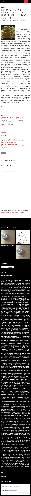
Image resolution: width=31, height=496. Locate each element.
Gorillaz (27, 349)
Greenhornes (3, 352)
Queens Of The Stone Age (22, 413)
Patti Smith (7, 403)
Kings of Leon (4, 372)
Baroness (15, 293)
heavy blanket (9, 354)
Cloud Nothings (26, 315)
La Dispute (5, 373)
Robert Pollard (20, 419)
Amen (11, 286)
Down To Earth (27, 329)
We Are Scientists (16, 461)
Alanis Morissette (8, 283)
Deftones (20, 325)
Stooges (4, 433)
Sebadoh (19, 422)
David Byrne (23, 322)
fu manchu (21, 343)
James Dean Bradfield (22, 362)
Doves (19, 329)
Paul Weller (20, 403)
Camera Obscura (15, 309)
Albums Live (3, 7)
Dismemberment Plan (23, 328)
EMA (9, 336)
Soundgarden (11, 429)
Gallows (26, 345)
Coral (28, 316)
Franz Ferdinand (8, 342)
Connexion (3, 476)
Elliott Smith (5, 336)
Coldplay (3, 316)
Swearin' (11, 436)
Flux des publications (5, 479)
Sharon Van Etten (15, 424)
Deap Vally (20, 323)
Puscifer (6, 413)
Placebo (12, 407)
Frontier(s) (3, 343)
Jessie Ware (19, 364)
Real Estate (6, 418)
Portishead (10, 409)
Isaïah (21, 360)
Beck (6, 296)
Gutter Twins (16, 353)
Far (21, 337)
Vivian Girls (11, 460)
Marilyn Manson (24, 379)
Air (17, 281)
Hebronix (14, 354)
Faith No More (7, 337)
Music (20, 390)
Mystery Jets (5, 391)
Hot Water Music (25, 356)
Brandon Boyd (6, 307)
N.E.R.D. (10, 391)
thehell (16, 440)
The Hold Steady (4, 441)
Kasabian (9, 370)
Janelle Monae (6, 363)
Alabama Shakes (21, 281)
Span (16, 428)
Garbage (8, 346)
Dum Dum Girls (26, 330)
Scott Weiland (3, 422)
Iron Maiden (17, 360)
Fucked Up (13, 343)
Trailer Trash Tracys (13, 454)
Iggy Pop (15, 359)
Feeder (7, 339)
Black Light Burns (13, 301)
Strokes (23, 433)
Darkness (26, 320)
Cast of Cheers (27, 309)
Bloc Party (21, 302)
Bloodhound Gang (4, 304)
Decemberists (15, 325)
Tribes (2, 455)
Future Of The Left (17, 345)
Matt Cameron (6, 382)
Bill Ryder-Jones (16, 298)
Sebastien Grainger (26, 422)
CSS (28, 318)
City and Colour (4, 315)
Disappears (16, 328)
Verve (26, 458)
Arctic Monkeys (10, 289)
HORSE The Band (8, 356)
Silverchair (3, 425)
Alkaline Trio (18, 284)
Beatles (3, 296)
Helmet (17, 354)
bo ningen (22, 305)
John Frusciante (20, 366)
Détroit (12, 332)
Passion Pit (3, 403)
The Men (7, 446)
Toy (8, 454)
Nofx (16, 395)
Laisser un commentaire (20, 20)
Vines (2, 460)
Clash (20, 315)
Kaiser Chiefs (22, 369)
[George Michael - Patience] (7, 245)
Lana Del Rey (21, 373)
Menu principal (29, 1)
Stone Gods (13, 431)
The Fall (28, 438)
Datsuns (3, 322)
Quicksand (3, 415)
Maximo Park (12, 382)
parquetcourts (22, 401)
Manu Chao (17, 379)
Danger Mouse (15, 320)
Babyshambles (12, 292)
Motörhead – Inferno (20, 117)
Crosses (25, 318)
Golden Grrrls (23, 349)
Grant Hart (21, 350)
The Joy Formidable (12, 443)
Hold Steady (25, 354)
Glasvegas (19, 347)
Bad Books (18, 292)
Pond (7, 409)
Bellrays (9, 296)
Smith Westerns (12, 427)
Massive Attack (22, 380)
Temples (19, 437)
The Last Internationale (8, 444)
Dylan (2, 332)
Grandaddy (10, 350)
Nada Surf (15, 391)
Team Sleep (6, 437)
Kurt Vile (26, 372)
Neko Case (3, 392)
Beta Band (25, 296)
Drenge (5, 330)
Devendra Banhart (14, 326)
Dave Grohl (11, 322)
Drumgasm (13, 330)
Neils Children (20, 391)
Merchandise (16, 383)
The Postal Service (24, 445)
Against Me (13, 281)
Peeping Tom (12, 404)
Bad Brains (22, 292)
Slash (10, 425)
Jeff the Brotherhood (7, 364)
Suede (2, 434)
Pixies (3, 407)
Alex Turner (24, 283)
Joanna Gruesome (12, 366)
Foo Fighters (14, 340)
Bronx (20, 308)
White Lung (17, 463)
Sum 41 (5, 434)
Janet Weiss (18, 363)
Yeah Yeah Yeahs (25, 464)
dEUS (9, 326)
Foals (10, 340)
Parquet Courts (15, 401)
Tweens (23, 455)
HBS (4, 354)
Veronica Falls (22, 458)
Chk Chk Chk (25, 312)
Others (27, 398)
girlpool (5, 347)
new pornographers (9, 392)
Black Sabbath (6, 302)
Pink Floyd (19, 406)
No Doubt (6, 395)
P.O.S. (8, 400)
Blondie (26, 302)
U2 (8, 457)
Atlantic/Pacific (4, 290)
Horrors (2, 356)
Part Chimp (27, 401)
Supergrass (24, 434)
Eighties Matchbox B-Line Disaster (18, 333)
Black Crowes (15, 299)
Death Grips (9, 325)
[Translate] (3, 132)
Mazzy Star (18, 382)
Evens (15, 336)
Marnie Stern (11, 380)
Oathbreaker (23, 395)
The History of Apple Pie (24, 440)
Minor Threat (6, 386)
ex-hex (2, 337)
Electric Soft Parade (18, 334)
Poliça (4, 409)
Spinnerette (3, 430)
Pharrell (6, 406)
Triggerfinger (6, 455)
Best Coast (20, 296)
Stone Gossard (19, 431)
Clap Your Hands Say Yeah (13, 315)
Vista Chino (6, 460)
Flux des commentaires (6, 481)
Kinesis (26, 370)
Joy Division (3, 369)
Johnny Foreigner (5, 367)
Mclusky (22, 382)
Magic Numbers (26, 377)
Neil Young (25, 391)
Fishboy (19, 339)
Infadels (5, 360)
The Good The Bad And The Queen (8, 440)
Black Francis (21, 299)
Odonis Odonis (6, 397)
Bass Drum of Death (22, 293)
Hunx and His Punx (22, 357)
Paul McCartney (14, 403)
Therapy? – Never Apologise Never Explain (13, 140)
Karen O (5, 370)
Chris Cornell (4, 313)
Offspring (14, 397)
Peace (2, 404)
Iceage (7, 359)
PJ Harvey (8, 407)
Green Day (26, 350)
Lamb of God (15, 373)
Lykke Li (15, 377)
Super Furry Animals (17, 434)
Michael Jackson (5, 385)
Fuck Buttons (8, 343)
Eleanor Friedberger (5, 334)
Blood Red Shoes (12, 304)
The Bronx (12, 438)
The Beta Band (7, 438)
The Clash (17, 438)
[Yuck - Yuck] (23, 237)
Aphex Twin (13, 287)
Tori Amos (28, 453)
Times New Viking (23, 451)
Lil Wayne (3, 376)
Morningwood (6, 388)
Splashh (12, 430)
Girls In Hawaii (11, 347)
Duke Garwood (19, 330)
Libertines (28, 374)
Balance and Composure (8, 293)
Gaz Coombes (20, 346)
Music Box (4, 2)
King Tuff (10, 372)
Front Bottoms (24, 342)
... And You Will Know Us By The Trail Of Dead (11, 280)
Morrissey (12, 388)
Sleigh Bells (17, 425)
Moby (19, 386)
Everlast (18, 336)
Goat (2, 349)
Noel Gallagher (12, 395)
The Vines (24, 448)
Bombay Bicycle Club (15, 305)
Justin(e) (17, 369)
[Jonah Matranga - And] (23, 252)
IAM (28, 357)
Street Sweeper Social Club (15, 433)
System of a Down (23, 436)
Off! (11, 397)
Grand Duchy (16, 350)
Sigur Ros (27, 424)
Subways (27, 433)
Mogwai (22, 387)
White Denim (6, 463)
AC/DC (4, 281)
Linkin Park (13, 376)
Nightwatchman (6, 394)
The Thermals (18, 448)
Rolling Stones (8, 421)
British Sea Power (26, 307)
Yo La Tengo (3, 466)
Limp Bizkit (7, 376)
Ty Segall (5, 457)
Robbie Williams (13, 419)
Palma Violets (12, 400)
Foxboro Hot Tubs (22, 340)
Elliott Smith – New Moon (6, 165)
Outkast (5, 400)
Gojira (18, 349)
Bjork (2, 299)
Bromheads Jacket (15, 308)
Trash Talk (25, 454)
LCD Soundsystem (8, 374)
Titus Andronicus (7, 453)
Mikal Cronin (12, 385)
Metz (25, 383)
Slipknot (21, 425)
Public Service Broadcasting (14, 412)
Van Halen (5, 458)
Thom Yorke (5, 451)
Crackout (9, 318)
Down (22, 329)
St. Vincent (17, 430)
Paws (28, 403)
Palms (17, 400)
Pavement (25, 403)
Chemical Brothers (14, 312)
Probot (26, 410)
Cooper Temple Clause (22, 316)
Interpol (13, 360)
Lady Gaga (10, 373)
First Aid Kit (15, 339)
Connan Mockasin (8, 316)
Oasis (19, 396)
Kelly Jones (14, 370)
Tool (24, 453)
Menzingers (10, 383)
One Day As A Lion (10, 398)
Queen (13, 413)
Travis (28, 454)
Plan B (22, 407)
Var (8, 458)
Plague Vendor (17, 407)
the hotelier (10, 441)
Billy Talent (27, 298)
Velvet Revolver (15, 458)
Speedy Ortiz (25, 428)
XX (20, 464)
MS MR (8, 390)
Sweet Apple (16, 436)
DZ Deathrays (7, 332)
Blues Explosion (20, 304)
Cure (2, 319)
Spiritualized (8, 430)
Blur (24, 304)
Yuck (26, 466)
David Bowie (17, 322)
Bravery (11, 307)
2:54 (22, 280)
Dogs (17, 329)
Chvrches (27, 313)
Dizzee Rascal (6, 329)
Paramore (3, 401)
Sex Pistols (8, 424)
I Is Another (19, 359)
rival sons (8, 419)
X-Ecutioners (17, 464)
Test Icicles (23, 437)
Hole (29, 354)
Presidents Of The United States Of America (14, 409)
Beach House (9, 295)
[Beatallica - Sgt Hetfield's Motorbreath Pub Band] (8, 237)
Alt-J (2, 286)
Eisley (26, 333)
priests (17, 410)
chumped (23, 313)
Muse (17, 390)
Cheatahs (27, 311)
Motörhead (4, 390)
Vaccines (21, 457)
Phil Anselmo (10, 406)
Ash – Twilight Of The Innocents (8, 159)
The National (12, 445)
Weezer (22, 461)
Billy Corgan (21, 298)
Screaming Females (11, 422)
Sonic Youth (19, 427)
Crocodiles (20, 318)
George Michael (26, 346)
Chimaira (20, 312)
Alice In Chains (11, 284)
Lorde (25, 376)
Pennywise (17, 404)
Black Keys (26, 299)
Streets (7, 433)
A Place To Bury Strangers (22, 287)
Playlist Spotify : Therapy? (9, 139)
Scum (16, 422)
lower (7, 377)
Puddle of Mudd (24, 412)
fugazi (18, 343)
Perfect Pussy (23, 404)
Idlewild (11, 359)
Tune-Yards (11, 455)
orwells (24, 398)
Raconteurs (11, 415)
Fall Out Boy (14, 337)
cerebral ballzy (17, 311)
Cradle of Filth (15, 318)
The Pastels (18, 445)
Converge (15, 316)
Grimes (7, 352)
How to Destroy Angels (5, 357)
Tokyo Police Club (14, 453)
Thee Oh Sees (22, 438)
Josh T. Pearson (26, 367)
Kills (24, 370)
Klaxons (14, 372)
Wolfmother (5, 464)
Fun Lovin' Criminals (8, 345)
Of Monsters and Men (21, 397)
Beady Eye (15, 295)
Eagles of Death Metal (19, 332)
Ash (24, 289)
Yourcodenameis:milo (19, 466)
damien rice (21, 319)
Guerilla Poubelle (24, 352)
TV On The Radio (18, 455)
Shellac (20, 424)
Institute (9, 360)
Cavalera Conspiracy (9, 311)
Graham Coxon (4, 350)
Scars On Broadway (24, 421)
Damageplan (16, 319)
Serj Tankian (3, 424)
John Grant (26, 366)
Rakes (8, 417)
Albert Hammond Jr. (17, 283)
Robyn (24, 419)
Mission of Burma (13, 386)
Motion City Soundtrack (20, 388)
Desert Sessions (4, 326)
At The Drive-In (17, 290)
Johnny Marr (12, 367)
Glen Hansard (25, 347)
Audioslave (23, 290)
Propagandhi (5, 412)
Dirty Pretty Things (9, 328)
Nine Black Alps (13, 394)
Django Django (13, 329)
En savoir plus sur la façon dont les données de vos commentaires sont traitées (14, 212)
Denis (11, 20)
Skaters (6, 425)
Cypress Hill (6, 319)
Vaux (11, 458)
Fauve (4, 339)
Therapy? (4, 152)
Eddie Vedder (6, 333)
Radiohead (21, 415)
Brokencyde (8, 308)
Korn (17, 372)
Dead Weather (9, 323)
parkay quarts (8, 401)
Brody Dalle (3, 308)
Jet (23, 364)
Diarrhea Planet (22, 326)
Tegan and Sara (14, 437)
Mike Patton (18, 385)
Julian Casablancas (10, 369)
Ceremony (22, 311)
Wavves (4, 461)
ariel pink (17, 289)
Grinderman (12, 352)
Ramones (17, 417)
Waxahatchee (10, 461)
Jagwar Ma (10, 362)
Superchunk (10, 434)
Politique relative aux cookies (11, 490)
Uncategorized (12, 457)
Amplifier (15, 286)
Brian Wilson (19, 307)
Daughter (7, 322)
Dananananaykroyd (7, 320)
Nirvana (27, 394)
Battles (5, 295)
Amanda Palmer (6, 286)
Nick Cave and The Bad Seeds (20, 392)
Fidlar (10, 339)
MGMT (28, 383)
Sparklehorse (20, 428)
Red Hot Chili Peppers (14, 418)
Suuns (5, 436)
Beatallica (26, 295)
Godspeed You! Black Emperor (10, 349)
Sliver (24, 425)
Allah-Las (23, 284)
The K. (24, 443)
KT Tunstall (21, 372)
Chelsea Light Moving (5, 312)
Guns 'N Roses (10, 353)
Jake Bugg (15, 362)
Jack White (5, 362)
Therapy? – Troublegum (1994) (10, 144)
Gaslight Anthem (13, 346)
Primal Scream (22, 410)
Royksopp (14, 421)
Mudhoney (13, 390)
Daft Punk (11, 319)
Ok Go (4, 398)
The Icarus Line (16, 441)
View (29, 458)
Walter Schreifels (22, 460)
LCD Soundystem (16, 374)
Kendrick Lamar (20, 370)
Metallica (22, 383)
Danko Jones (21, 320)
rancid (20, 417)
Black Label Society (5, 301)
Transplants (20, 454)
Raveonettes (25, 417)
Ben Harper (14, 296)
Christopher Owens (11, 313)
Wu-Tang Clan (11, 464)
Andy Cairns (19, 286)
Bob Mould (7, 305)
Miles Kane (23, 385)
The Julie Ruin (20, 443)
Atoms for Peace (10, 290)
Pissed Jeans (25, 406)
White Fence (11, 463)
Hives (21, 354)
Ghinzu (2, 347)
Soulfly (2, 428)
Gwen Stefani (21, 353)
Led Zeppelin (23, 374)
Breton (15, 307)
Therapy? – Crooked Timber (7, 124)
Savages (18, 421)
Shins (23, 424)
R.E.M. (7, 415)
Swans (7, 436)
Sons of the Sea (25, 427)
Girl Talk (15, 347)
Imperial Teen (25, 359)
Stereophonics (8, 431)
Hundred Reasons (14, 357)
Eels (10, 333)
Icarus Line (3, 359)
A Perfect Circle (7, 287)
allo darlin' (27, 284)
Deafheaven (15, 323)
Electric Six (11, 334)
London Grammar (19, 376)
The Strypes (12, 448)
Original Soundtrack (18, 398)
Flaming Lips (5, 340)
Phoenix (15, 406)
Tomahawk (21, 453)
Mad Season (19, 377)
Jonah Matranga (19, 367)
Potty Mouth (15, 409)
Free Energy (18, 342)
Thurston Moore (15, 451)
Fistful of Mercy (24, 339)
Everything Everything (25, 336)
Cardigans (22, 309)
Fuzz (23, 345)
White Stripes (23, 463)
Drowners (9, 330)
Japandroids (23, 363)
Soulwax (6, 428)
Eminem (12, 336)
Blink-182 (16, 302)
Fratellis (14, 342)
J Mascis (6, 366)
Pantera (28, 400)
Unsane (17, 457)
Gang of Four (3, 346)
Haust (2, 354)
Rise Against (25, 418)
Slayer (12, 425)
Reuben (21, 418)
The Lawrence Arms (17, 444)
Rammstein (12, 417)
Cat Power (3, 311)
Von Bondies (16, 460)
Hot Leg (19, 356)
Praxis (20, 409)
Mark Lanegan (4, 381)
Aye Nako (5, 292)
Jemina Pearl (14, 364)
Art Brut (21, 289)
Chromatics (18, 313)
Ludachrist (11, 377)
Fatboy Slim (25, 337)
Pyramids (10, 413)
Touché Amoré (4, 454)
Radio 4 (16, 415)
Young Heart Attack (10, 466)
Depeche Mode (27, 325)
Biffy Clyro (9, 298)
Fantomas (19, 337)
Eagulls (25, 332)
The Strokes (7, 448)
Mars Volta (16, 380)
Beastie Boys (21, 295)
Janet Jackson (13, 363)
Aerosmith (9, 281)
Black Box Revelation (7, 299)
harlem (28, 353)
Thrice (9, 451)
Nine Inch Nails (21, 394)
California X (9, 309)
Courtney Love (4, 318)
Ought (2, 400)
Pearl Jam (6, 404)
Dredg (2, 330)
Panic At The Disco (22, 400)
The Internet (22, 441)
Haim (26, 353)
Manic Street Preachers (8, 379)
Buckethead (24, 308)
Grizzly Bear (17, 352)
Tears (10, 437)
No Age (2, 395)
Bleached (12, 302)
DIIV (27, 326)
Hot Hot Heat (15, 356)
